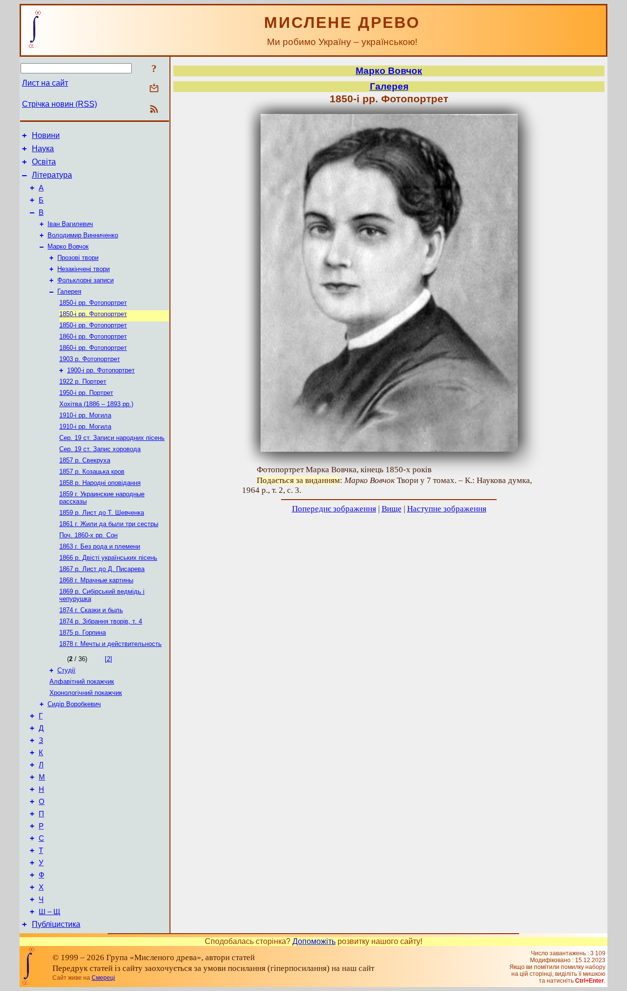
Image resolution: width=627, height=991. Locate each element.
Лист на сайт (45, 83)
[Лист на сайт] (154, 89)
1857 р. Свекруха (84, 460)
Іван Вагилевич (70, 224)
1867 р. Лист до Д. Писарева (102, 569)
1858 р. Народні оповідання (100, 482)
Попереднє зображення (334, 508)
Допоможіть (314, 941)
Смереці (103, 977)
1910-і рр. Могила (85, 415)
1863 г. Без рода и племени (99, 546)
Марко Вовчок (68, 246)
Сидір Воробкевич (74, 704)
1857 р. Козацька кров (91, 471)
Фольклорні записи (85, 280)
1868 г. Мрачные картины (96, 580)
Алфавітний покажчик (81, 681)
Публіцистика (56, 924)
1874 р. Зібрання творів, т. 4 (100, 621)
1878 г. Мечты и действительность (110, 643)
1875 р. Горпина (82, 632)
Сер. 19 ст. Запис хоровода (100, 449)
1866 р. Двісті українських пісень (108, 557)
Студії (66, 670)
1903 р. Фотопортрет (89, 359)
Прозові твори (77, 257)
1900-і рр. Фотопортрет (101, 370)
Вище (392, 508)
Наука (43, 148)
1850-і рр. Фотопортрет (93, 302)
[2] (108, 659)
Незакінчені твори (83, 269)
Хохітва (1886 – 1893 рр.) (96, 404)
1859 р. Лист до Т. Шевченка (101, 512)
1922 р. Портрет (82, 381)
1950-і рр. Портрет (86, 392)
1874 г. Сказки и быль (91, 610)
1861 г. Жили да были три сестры (108, 524)
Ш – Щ (49, 912)
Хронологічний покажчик (85, 692)
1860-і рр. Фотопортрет (93, 336)
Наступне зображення (446, 508)
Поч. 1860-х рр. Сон (88, 535)
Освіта (44, 162)
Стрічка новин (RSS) (59, 104)
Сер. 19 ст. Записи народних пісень (112, 437)
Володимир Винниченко (83, 235)
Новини (46, 135)
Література (52, 175)
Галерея (69, 291)
